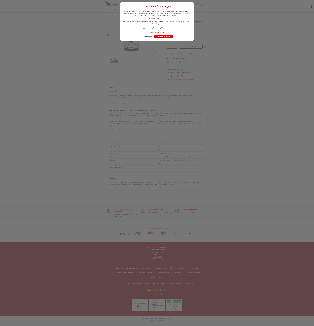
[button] (157, 32)
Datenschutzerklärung (154, 18)
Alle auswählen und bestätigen (163, 36)
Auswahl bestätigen (148, 36)
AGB (164, 18)
